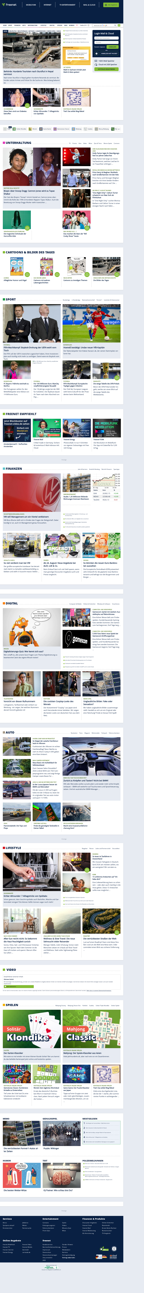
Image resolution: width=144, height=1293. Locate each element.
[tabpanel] (32, 56)
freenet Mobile (27, 1247)
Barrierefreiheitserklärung (51, 1247)
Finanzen (14, 469)
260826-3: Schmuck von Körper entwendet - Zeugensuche (98, 1179)
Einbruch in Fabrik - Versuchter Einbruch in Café (96, 1163)
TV (70, 143)
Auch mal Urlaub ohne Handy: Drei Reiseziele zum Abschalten (79, 904)
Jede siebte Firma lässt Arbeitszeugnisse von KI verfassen (78, 660)
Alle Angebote (112, 5)
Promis (74, 143)
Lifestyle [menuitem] (43, 25)
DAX (95, 493)
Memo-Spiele (108, 143)
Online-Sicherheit (108, 1223)
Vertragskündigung (68, 1255)
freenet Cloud (87, 1225)
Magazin (87, 733)
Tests (81, 733)
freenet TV (6, 1247)
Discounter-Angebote (89, 1223)
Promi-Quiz (46, 1231)
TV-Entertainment (67, 5)
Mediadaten (66, 1250)
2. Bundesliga (76, 300)
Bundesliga (66, 300)
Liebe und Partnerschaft (103, 848)
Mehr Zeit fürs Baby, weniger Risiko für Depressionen (98, 1132)
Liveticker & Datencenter (111, 300)
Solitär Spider (115, 1005)
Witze (90, 143)
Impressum (46, 1250)
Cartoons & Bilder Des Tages (30, 252)
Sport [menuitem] (10, 25)
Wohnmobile (96, 733)
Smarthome (115, 603)
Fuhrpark (104, 733)
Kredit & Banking (94, 469)
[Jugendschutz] (51, 1267)
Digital (12, 603)
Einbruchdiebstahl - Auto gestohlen (93, 1171)
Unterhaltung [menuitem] (32, 25)
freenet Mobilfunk (9, 1244)
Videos (64, 1225)
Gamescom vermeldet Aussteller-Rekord (74, 663)
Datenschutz (47, 1252)
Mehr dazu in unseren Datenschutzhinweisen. (99, 990)
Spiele (64, 1223)
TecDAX (96, 500)
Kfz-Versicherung (88, 1233)
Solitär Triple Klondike (102, 1005)
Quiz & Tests (98, 143)
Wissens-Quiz (66, 1228)
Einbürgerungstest (49, 1225)
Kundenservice (47, 1244)
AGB (44, 1260)
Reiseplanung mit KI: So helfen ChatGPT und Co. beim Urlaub (79, 667)
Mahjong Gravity (60, 1005)
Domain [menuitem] (71, 25)
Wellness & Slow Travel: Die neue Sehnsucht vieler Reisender (79, 900)
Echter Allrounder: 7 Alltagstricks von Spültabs (96, 1137)
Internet (47, 5)
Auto (10, 732)
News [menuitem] (5, 25)
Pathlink (84, 1005)
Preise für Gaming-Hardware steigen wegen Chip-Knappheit (79, 657)
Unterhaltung (18, 143)
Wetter (24, 1225)
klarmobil (25, 1250)
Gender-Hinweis (67, 1244)
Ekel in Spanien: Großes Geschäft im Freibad (75, 38)
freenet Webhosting (89, 1231)
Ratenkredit (106, 1225)
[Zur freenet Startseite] (9, 4)
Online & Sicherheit (89, 603)
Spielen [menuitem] (59, 25)
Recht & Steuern (107, 469)
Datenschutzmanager (50, 1255)
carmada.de (26, 1252)
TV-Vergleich (106, 1233)
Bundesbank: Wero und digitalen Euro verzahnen (77, 519)
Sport (11, 299)
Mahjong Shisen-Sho (74, 1005)
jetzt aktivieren (11, 986)
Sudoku (91, 1005)
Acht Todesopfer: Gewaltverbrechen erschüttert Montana (76, 34)
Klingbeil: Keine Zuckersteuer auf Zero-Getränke (76, 30)
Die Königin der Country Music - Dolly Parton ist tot (77, 42)
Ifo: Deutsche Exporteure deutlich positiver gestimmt (77, 527)
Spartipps (116, 469)
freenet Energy (8, 1252)
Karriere (65, 1252)
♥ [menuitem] (77, 25)
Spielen (12, 1005)
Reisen (91, 848)
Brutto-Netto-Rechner (109, 1228)
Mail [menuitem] (66, 25)
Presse (64, 1247)
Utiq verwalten (47, 1258)
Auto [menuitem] (24, 25)
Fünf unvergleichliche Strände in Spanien (75, 897)
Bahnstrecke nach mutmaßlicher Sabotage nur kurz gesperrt (100, 1142)
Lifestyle (13, 848)
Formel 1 (99, 300)
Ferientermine (7, 1228)
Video (85, 143)
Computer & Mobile (75, 603)
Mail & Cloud (89, 5)
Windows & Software (103, 603)
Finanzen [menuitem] (17, 25)
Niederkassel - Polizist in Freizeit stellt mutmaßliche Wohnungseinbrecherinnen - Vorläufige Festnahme (97, 1175)
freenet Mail (86, 1228)
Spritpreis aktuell (8, 1225)
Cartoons (116, 143)
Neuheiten (74, 733)
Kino (80, 143)
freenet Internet (8, 1250)
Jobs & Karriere (82, 469)
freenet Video (26, 1244)
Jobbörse (25, 1223)
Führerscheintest (114, 733)
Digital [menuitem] (52, 25)
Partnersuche (26, 1228)
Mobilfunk (31, 5)
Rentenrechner (107, 1231)
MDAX (95, 496)
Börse (5, 1223)
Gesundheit (115, 848)
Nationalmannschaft (88, 300)
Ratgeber (85, 848)
